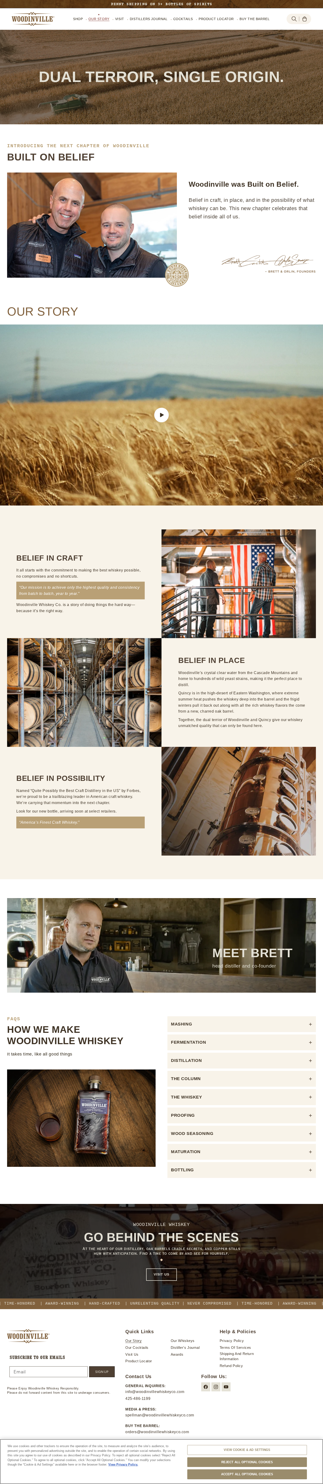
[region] (161, 1461)
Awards (177, 1354)
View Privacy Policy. (123, 1464)
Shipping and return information (237, 1356)
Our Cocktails (136, 1348)
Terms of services (235, 1348)
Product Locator (138, 1361)
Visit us (161, 1274)
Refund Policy (231, 1366)
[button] (294, 19)
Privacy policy (232, 1341)
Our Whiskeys (183, 1341)
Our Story (133, 1341)
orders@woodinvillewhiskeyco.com (157, 1432)
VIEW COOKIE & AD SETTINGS (247, 1450)
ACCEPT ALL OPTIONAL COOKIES (247, 1474)
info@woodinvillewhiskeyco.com (154, 1392)
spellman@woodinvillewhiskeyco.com (159, 1415)
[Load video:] (161, 414)
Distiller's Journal (185, 1348)
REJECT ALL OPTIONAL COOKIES (247, 1462)
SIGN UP (102, 1372)
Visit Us (132, 1354)
